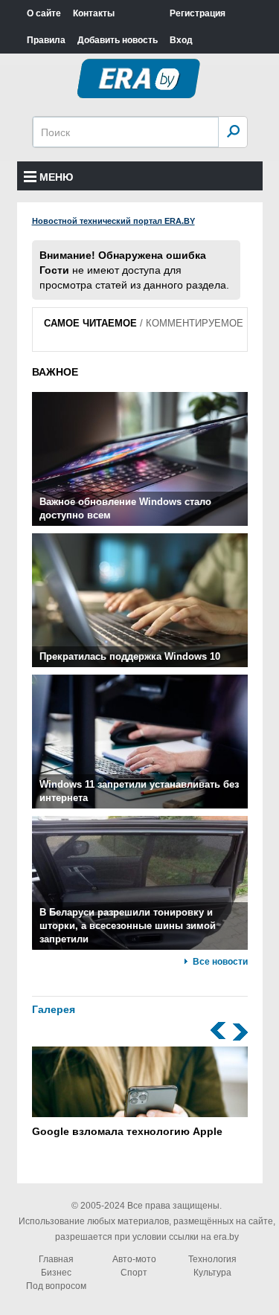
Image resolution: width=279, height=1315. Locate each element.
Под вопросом (56, 1286)
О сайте (44, 13)
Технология (212, 1259)
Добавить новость (117, 40)
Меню (56, 177)
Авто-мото (134, 1259)
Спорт (134, 1272)
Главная (56, 1259)
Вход (181, 40)
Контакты (94, 13)
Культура (212, 1272)
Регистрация (197, 13)
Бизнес (56, 1272)
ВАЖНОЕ (55, 372)
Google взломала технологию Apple (127, 1131)
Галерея (53, 1009)
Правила (46, 40)
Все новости (220, 961)
